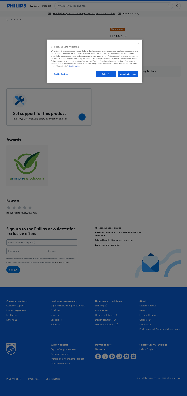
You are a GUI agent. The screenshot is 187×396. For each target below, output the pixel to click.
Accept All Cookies (128, 74)
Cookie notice (74, 66)
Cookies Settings (61, 74)
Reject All (106, 74)
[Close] (138, 43)
